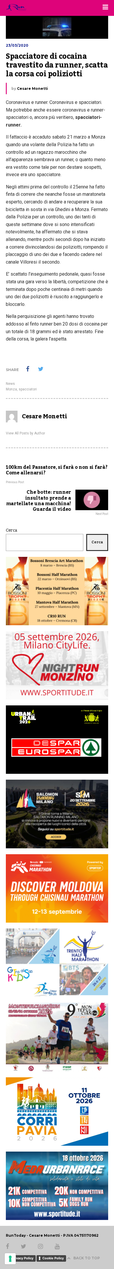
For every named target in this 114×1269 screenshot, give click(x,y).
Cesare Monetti (32, 88)
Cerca (11, 530)
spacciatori (28, 389)
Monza (11, 389)
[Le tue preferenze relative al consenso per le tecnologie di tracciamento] (10, 1258)
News (10, 384)
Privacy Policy (22, 1258)
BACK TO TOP (86, 1258)
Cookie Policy (53, 1258)
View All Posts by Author (25, 433)
